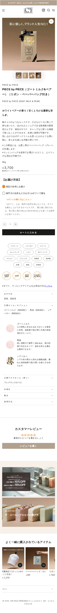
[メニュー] (3, 10)
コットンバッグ (11, 152)
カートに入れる (28, 232)
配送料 (4, 171)
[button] (48, 10)
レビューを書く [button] (28, 445)
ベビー (28, 252)
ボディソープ (42, 252)
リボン (52, 571)
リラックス (23, 258)
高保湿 (38, 265)
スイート (43, 246)
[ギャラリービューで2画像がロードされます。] (25, 75)
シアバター (29, 246)
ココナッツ (14, 246)
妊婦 (17, 265)
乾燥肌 (36, 258)
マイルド (9, 258)
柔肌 (27, 265)
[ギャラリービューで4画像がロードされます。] (38, 75)
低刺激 (48, 258)
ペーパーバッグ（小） (36, 571)
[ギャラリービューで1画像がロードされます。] (19, 75)
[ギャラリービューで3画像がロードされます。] (32, 75)
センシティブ (14, 252)
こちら (49, 286)
